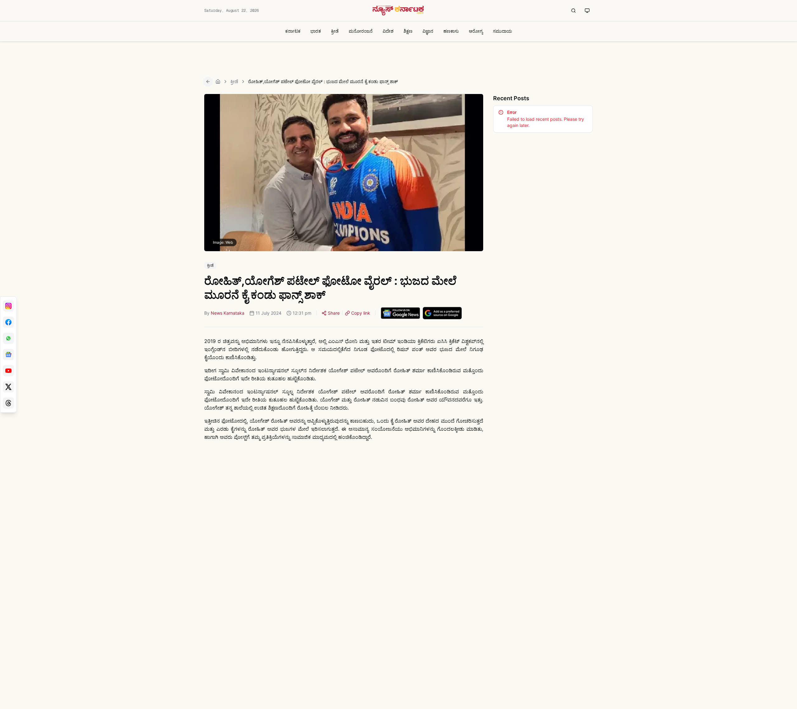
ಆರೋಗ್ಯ (476, 31)
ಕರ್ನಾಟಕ (292, 31)
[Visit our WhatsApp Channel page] (8, 338)
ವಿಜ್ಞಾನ (427, 31)
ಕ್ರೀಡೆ (335, 31)
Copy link (360, 313)
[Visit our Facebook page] (8, 322)
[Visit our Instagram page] (8, 306)
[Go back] (208, 82)
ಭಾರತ (315, 31)
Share (334, 313)
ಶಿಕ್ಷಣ (408, 31)
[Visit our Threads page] (8, 403)
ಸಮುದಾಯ (502, 31)
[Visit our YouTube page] (8, 370)
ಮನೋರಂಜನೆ (361, 31)
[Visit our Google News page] (8, 354)
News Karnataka (227, 313)
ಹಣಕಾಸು (451, 31)
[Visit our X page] (8, 386)
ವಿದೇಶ (388, 31)
